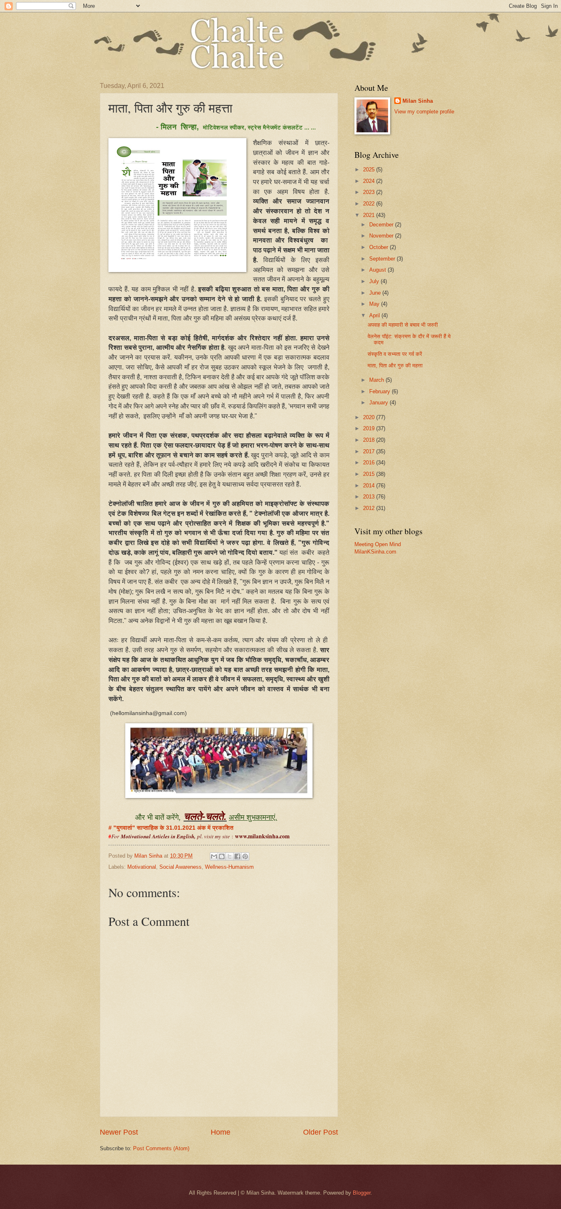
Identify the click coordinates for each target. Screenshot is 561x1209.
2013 (369, 497)
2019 (369, 428)
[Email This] (214, 856)
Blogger (361, 1193)
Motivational (141, 867)
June (375, 293)
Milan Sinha (417, 101)
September (383, 259)
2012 (369, 508)
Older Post (320, 1132)
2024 (369, 181)
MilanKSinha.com (375, 552)
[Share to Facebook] (237, 856)
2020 (369, 417)
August (378, 270)
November (382, 236)
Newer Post (119, 1132)
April (375, 315)
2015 (369, 474)
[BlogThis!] (222, 856)
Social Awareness (180, 867)
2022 (369, 204)
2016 (369, 462)
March (377, 380)
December (382, 224)
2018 (369, 440)
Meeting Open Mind (377, 544)
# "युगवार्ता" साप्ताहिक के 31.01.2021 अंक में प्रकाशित (172, 828)
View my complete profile (424, 111)
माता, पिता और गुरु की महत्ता (395, 365)
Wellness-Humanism (229, 867)
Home (220, 1132)
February (380, 391)
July (375, 281)
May (375, 304)
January (379, 402)
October (379, 247)
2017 (369, 451)
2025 (369, 169)
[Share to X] (229, 856)
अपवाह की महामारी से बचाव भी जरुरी (403, 325)
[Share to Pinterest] (245, 856)
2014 (369, 485)
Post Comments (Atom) (161, 1148)
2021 (369, 215)
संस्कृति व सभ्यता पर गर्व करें (395, 354)
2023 (369, 192)
